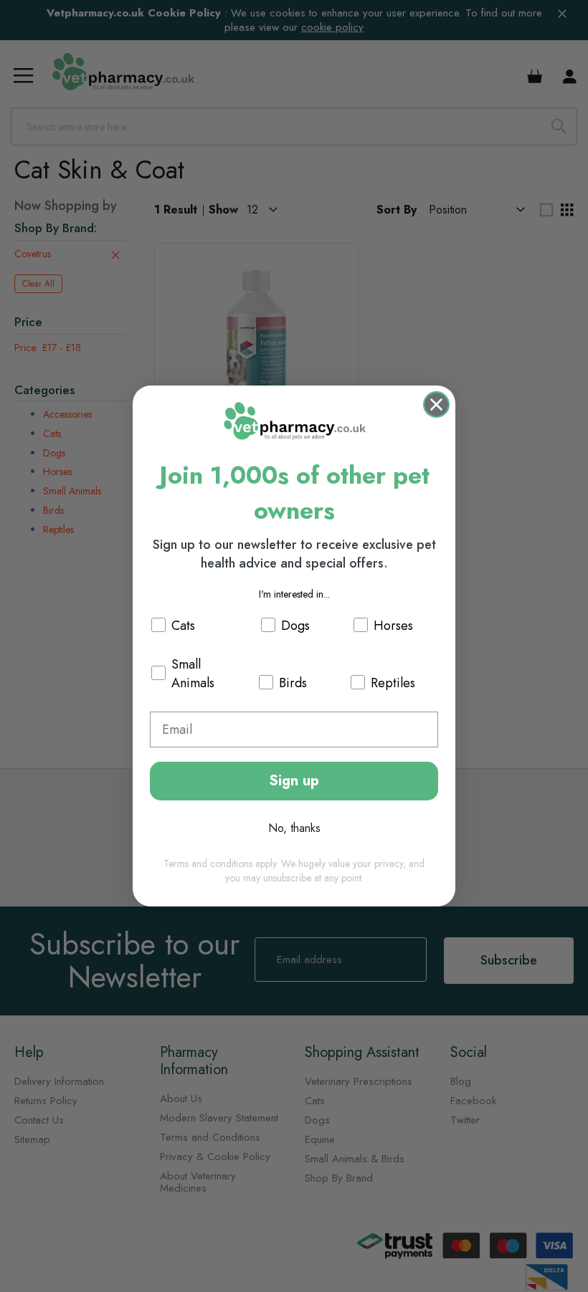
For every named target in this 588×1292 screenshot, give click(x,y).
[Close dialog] (436, 404)
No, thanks (294, 828)
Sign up (294, 780)
